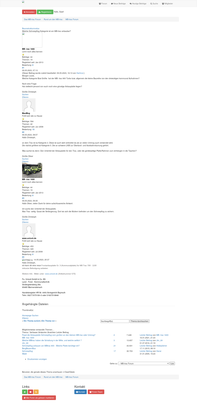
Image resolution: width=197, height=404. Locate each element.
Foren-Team (97, 391)
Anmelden (30, 12)
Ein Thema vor (48, 320)
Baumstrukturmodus (30, 28)
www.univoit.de (51, 274)
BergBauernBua (29, 348)
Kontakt (81, 391)
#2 (23, 132)
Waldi (24, 353)
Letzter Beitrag (146, 335)
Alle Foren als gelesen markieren (40, 397)
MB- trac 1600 (28, 337)
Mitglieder (168, 3)
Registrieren (46, 12)
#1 (23, 67)
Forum (104, 3)
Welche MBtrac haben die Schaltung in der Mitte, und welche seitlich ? (52, 340)
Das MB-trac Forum (32, 19)
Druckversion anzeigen (37, 359)
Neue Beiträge (119, 3)
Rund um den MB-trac (53, 19)
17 (115, 351)
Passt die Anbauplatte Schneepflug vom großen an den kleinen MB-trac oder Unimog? (58, 335)
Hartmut (80, 73)
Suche (155, 3)
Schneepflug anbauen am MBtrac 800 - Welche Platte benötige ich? (51, 345)
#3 (23, 198)
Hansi (158, 351)
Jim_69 (25, 343)
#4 (23, 257)
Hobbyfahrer (161, 345)
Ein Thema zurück (32, 320)
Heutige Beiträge (139, 3)
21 (115, 345)
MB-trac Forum (72, 19)
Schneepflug (27, 351)
